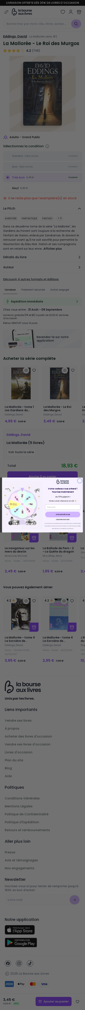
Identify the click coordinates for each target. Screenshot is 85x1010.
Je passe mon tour (63, 519)
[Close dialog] (79, 480)
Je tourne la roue (63, 514)
